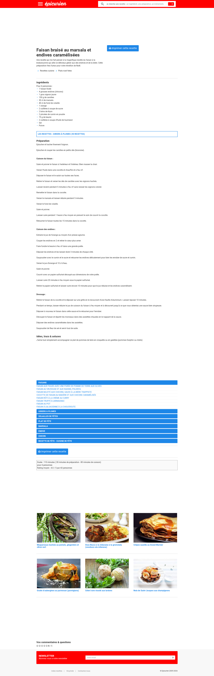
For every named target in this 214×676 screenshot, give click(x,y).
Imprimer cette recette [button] (124, 48)
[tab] (107, 382)
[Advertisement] (107, 26)
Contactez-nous (84, 671)
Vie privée (70, 671)
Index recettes (56, 671)
